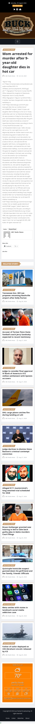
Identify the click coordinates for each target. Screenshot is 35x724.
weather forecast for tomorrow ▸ (17, 698)
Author (5, 229)
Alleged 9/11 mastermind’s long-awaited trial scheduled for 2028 (16, 490)
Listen (13, 718)
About (27, 718)
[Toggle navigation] (17, 41)
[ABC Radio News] (6, 234)
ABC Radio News (10, 76)
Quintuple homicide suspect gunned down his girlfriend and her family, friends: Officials (17, 571)
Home (8, 718)
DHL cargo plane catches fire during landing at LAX (16, 413)
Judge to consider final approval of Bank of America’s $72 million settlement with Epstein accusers (17, 375)
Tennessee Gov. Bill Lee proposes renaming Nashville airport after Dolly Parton (16, 295)
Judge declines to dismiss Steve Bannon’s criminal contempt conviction (17, 451)
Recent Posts (12, 229)
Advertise (20, 718)
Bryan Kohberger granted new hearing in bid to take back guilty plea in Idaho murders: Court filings (16, 531)
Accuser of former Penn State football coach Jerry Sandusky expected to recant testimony (16, 334)
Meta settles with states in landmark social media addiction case (15, 610)
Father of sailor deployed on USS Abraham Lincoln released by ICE (16, 649)
